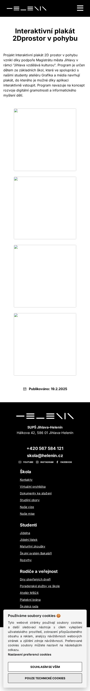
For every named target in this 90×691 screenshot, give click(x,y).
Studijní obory (30, 500)
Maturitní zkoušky (32, 546)
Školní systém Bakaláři (36, 553)
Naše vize (27, 507)
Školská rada (29, 606)
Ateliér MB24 (29, 592)
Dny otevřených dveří (35, 579)
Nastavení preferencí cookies (29, 654)
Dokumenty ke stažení (36, 493)
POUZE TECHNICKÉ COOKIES (45, 678)
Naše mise (27, 513)
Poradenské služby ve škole (40, 586)
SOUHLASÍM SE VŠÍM (45, 667)
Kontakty (26, 479)
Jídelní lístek (28, 539)
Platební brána (30, 599)
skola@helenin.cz (45, 455)
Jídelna (25, 533)
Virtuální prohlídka (33, 486)
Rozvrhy (26, 560)
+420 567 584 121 (45, 448)
